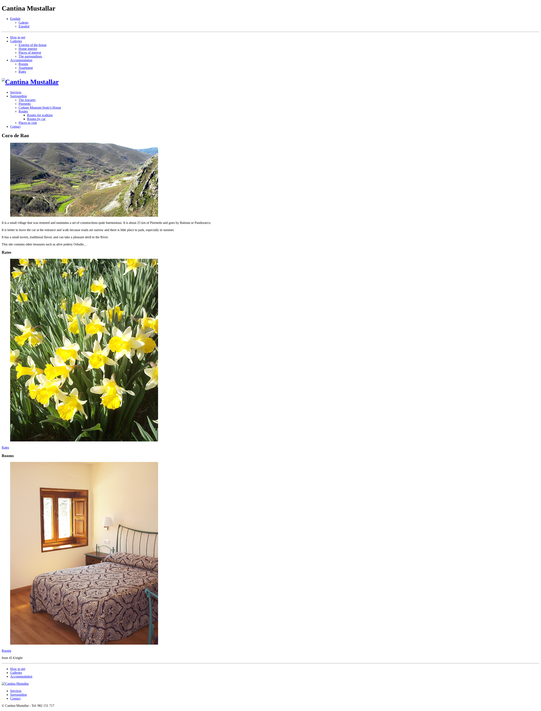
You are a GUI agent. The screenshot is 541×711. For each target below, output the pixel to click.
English (15, 19)
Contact (15, 126)
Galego (23, 22)
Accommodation (21, 60)
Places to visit (28, 123)
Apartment (26, 68)
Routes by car (36, 119)
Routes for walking (40, 115)
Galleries (16, 41)
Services (15, 92)
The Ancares (27, 100)
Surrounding (18, 96)
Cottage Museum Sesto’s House (40, 107)
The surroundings (30, 56)
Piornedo (25, 103)
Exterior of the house (32, 45)
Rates (22, 71)
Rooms (23, 64)
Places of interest (30, 52)
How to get (17, 37)
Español (24, 26)
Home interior (28, 49)
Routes (23, 111)
